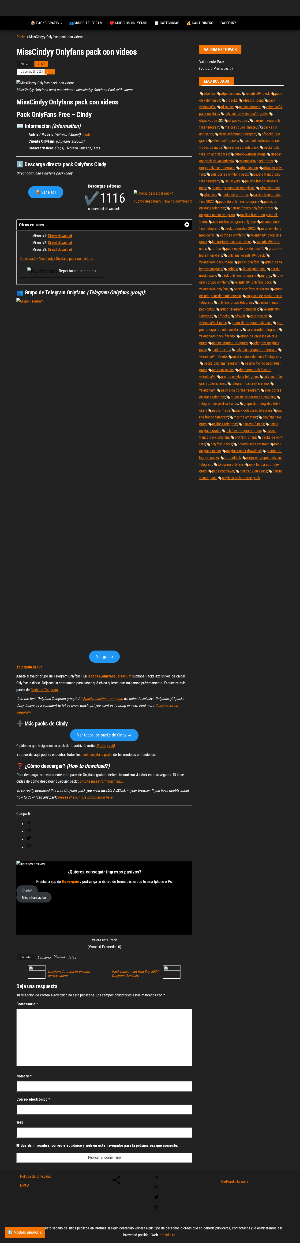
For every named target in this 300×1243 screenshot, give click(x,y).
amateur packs (223, 370)
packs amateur (250, 107)
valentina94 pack (257, 93)
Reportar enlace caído (77, 270)
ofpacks (210, 93)
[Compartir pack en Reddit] (28, 831)
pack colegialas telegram (253, 410)
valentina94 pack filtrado (217, 336)
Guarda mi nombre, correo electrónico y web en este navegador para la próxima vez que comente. (99, 1145)
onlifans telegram (224, 424)
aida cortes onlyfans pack (229, 174)
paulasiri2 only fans (253, 471)
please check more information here (85, 797)
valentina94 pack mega (216, 262)
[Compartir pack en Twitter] (28, 839)
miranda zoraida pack (243, 147)
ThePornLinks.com (234, 1181)
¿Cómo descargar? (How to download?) (163, 201)
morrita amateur (245, 417)
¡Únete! (27, 890)
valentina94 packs (225, 140)
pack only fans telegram (251, 289)
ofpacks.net (168, 1235)
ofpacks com (269, 188)
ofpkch (240, 316)
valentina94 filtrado (213, 356)
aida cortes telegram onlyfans (234, 221)
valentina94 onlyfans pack (253, 282)
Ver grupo (104, 656)
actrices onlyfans (232, 235)
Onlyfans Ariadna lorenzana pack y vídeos (69, 973)
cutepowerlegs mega (250, 154)
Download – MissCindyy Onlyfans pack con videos (56, 258)
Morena (59, 956)
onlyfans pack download (243, 451)
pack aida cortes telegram (240, 390)
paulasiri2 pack (253, 424)
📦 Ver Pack (45, 192)
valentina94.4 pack (212, 323)
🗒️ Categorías (166, 23)
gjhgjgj (266, 275)
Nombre (24, 1076)
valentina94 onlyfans (214, 289)
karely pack (258, 316)
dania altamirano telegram (237, 134)
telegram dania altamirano (250, 383)
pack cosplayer (223, 471)
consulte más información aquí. (100, 781)
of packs (227, 107)
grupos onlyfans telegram (239, 376)
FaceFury (228, 23)
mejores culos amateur (242, 127)
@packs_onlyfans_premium (109, 676)
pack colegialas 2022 (240, 228)
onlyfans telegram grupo (243, 431)
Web (19, 1122)
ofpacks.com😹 (211, 120)
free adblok (232, 457)
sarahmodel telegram (262, 329)
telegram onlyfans (231, 464)
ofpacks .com (253, 100)
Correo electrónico (33, 1099)
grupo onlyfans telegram (217, 168)
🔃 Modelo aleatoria (24, 1232)
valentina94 (207, 390)
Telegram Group (29, 667)
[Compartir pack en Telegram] (28, 824)
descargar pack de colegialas (233, 188)
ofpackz (232, 100)
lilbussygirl (232, 181)
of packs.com (238, 120)
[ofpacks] (20, 23)
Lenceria (44, 957)
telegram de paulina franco (218, 403)
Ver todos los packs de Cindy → (104, 734)
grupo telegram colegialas (239, 309)
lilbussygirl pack (254, 269)
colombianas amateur (253, 444)
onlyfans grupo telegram (235, 302)
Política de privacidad (36, 1176)
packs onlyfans (249, 262)
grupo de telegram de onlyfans (253, 397)
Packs (21, 37)
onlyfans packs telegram (217, 215)
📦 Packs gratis (45, 23)
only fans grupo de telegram (256, 350)
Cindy (41, 63)
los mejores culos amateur (231, 242)
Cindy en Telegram (44, 690)
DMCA (24, 1185)
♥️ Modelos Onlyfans (128, 23)
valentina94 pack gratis (256, 161)
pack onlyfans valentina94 (244, 248)
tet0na (216, 248)
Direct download (60, 236)
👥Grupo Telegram (85, 23)
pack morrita (221, 350)
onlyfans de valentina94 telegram (256, 356)
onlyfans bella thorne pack (241, 478)
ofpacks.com (230, 93)
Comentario (27, 1004)
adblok (232, 269)
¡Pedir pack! (105, 746)
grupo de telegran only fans (251, 323)
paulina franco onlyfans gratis (252, 208)
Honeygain (70, 881)
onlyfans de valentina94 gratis (246, 113)
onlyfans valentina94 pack (246, 255)
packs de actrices (235, 194)
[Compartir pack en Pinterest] (28, 847)
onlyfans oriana (245, 437)
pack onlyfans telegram (239, 275)
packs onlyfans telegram (222, 363)
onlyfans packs (221, 444)
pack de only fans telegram (239, 201)
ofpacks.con (249, 168)
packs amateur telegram (230, 343)
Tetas (72, 957)
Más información (34, 897)
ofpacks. (210, 194)
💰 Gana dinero (199, 23)
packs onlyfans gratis (97, 754)
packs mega (221, 410)
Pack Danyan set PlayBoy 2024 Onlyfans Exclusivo (135, 973)
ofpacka (223, 316)
